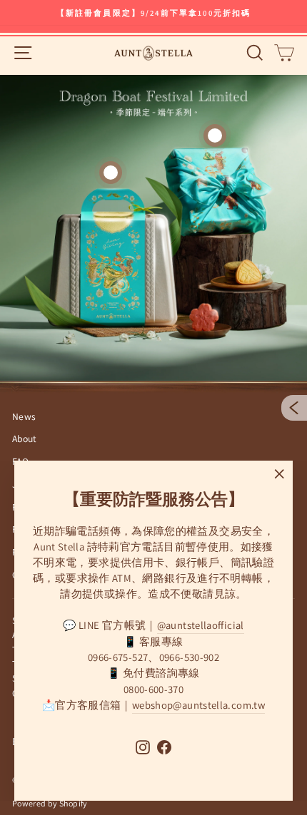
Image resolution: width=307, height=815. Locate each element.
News (24, 416)
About (24, 438)
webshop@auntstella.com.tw (198, 705)
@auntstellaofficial (200, 625)
